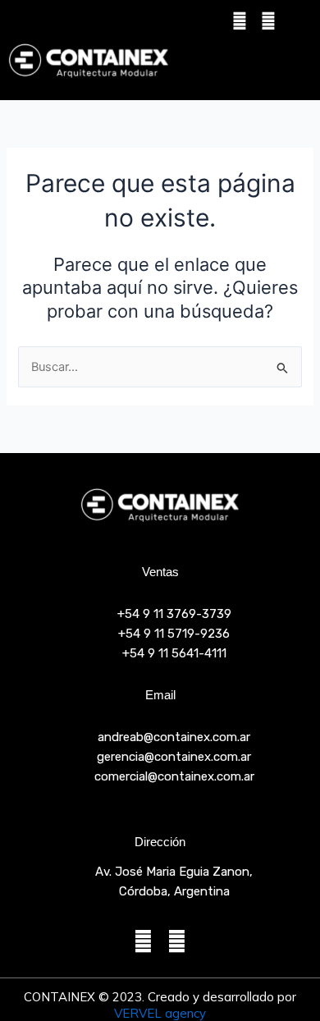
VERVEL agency (160, 1013)
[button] (266, 60)
